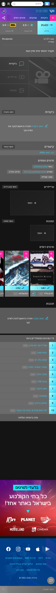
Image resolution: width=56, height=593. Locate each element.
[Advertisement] (28, 102)
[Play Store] (48, 549)
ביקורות (44, 17)
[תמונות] (14, 85)
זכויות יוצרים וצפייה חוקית (21, 564)
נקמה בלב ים (41, 360)
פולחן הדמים (41, 403)
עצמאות (43, 396)
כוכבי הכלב (41, 374)
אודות (48, 558)
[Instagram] (18, 549)
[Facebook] (8, 549)
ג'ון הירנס (27, 171)
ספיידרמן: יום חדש (38, 345)
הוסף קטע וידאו (10, 186)
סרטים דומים (19, 17)
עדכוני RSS (30, 558)
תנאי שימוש (41, 564)
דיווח (40, 558)
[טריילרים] (14, 72)
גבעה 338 (42, 381)
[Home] (46, 3)
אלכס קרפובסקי (39, 171)
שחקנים (33, 17)
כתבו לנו (20, 570)
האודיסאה (42, 352)
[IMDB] (12, 25)
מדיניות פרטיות (33, 570)
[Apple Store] (38, 549)
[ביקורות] (14, 58)
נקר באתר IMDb (47, 152)
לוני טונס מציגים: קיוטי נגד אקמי (31, 410)
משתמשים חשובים (13, 558)
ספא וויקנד (41, 388)
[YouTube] (28, 549)
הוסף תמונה (8, 221)
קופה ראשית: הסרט (37, 367)
